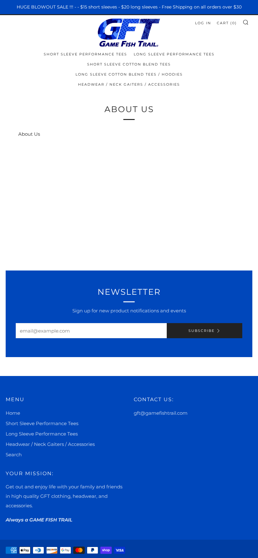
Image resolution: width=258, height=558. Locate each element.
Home (13, 413)
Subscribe (201, 330)
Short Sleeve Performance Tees (85, 54)
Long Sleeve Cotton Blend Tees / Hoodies (129, 74)
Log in (203, 23)
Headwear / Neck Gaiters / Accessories (129, 84)
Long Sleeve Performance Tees (174, 54)
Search (14, 455)
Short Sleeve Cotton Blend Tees (129, 64)
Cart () (227, 23)
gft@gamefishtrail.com (161, 413)
